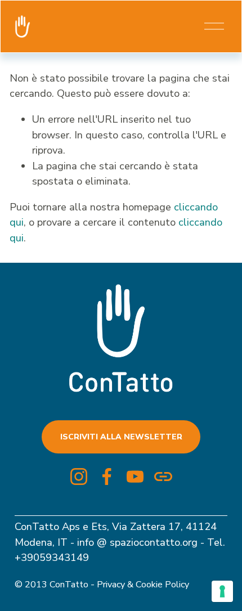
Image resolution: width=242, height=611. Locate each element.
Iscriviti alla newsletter (121, 437)
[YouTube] (135, 477)
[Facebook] (107, 477)
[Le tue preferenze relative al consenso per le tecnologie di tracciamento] (222, 591)
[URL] (163, 477)
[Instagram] (79, 477)
